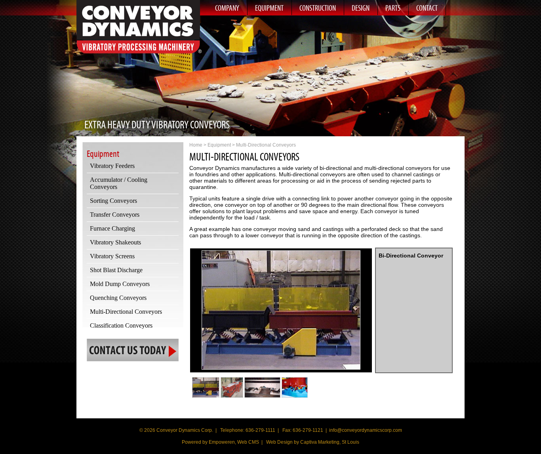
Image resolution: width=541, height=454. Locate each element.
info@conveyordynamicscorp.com (365, 430)
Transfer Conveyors (114, 214)
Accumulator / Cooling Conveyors (118, 183)
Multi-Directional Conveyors (126, 311)
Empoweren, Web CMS (234, 442)
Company (227, 8)
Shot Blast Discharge (116, 270)
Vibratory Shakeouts (115, 242)
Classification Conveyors (121, 325)
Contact (427, 8)
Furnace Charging (112, 228)
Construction (317, 8)
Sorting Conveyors (113, 200)
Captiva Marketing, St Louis (329, 442)
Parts (392, 8)
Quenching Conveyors (118, 297)
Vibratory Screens (112, 256)
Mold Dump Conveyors (120, 283)
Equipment (269, 8)
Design (361, 8)
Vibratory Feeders (112, 165)
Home (195, 145)
